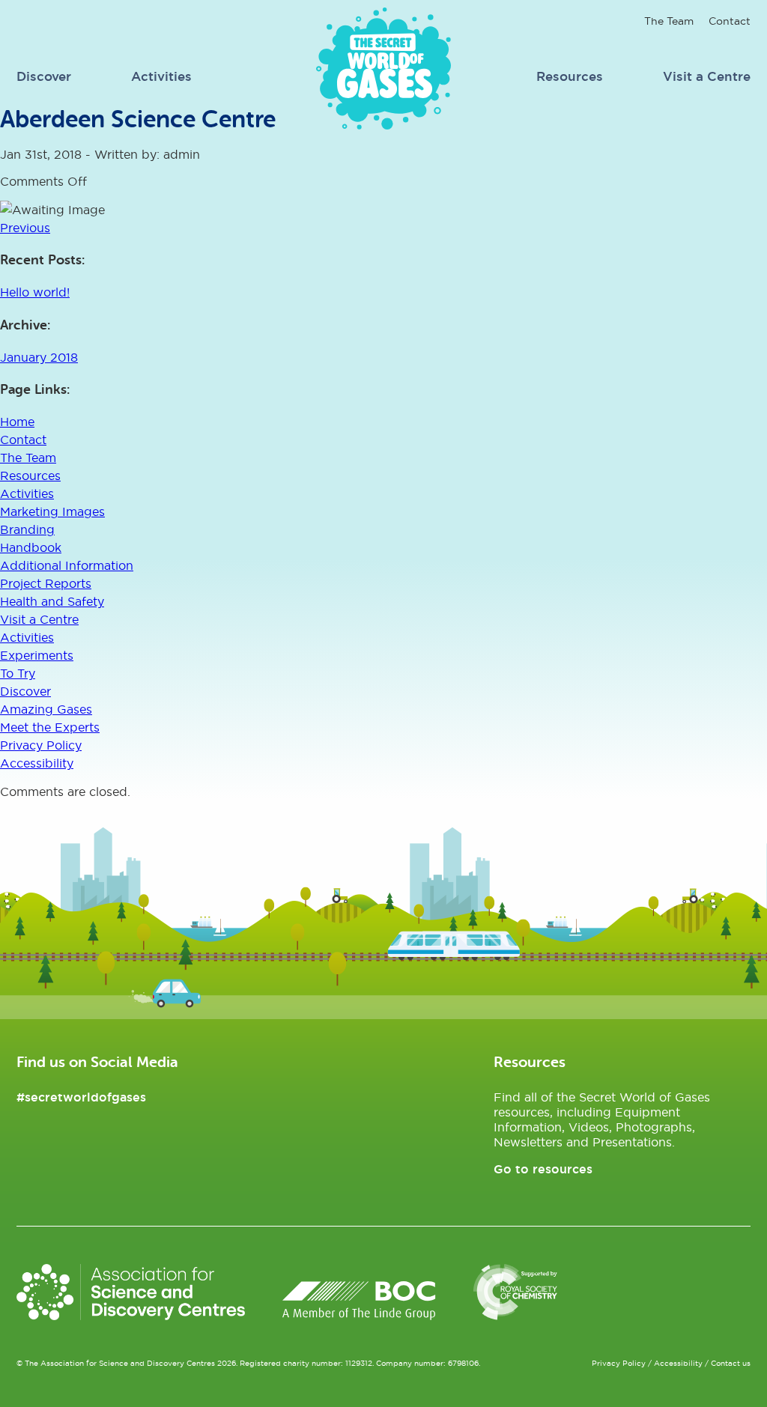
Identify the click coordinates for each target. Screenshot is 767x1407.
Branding (27, 529)
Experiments (36, 655)
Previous (25, 227)
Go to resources (543, 1169)
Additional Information (66, 565)
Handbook (30, 547)
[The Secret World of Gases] (383, 125)
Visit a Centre (707, 76)
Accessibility (36, 763)
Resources (569, 76)
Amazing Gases (46, 709)
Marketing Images (52, 511)
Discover (43, 76)
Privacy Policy (41, 745)
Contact (730, 21)
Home (17, 421)
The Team (669, 21)
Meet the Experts (50, 727)
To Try (17, 673)
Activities (161, 76)
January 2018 (39, 357)
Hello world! (35, 292)
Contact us (731, 1363)
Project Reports (45, 583)
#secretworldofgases (81, 1097)
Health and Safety (52, 601)
